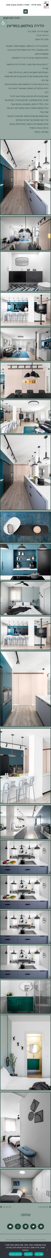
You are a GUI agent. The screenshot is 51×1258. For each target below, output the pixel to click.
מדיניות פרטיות (15, 1254)
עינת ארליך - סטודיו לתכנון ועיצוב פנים (23, 5)
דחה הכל (28, 1254)
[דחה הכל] (47, 1250)
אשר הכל (39, 1254)
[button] (3, 22)
